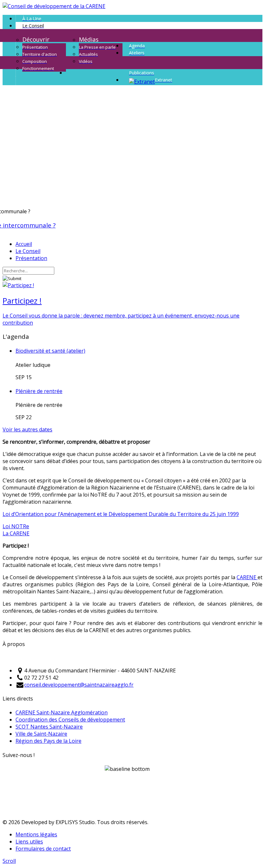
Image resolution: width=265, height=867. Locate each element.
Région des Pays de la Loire (48, 740)
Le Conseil (28, 251)
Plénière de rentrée (39, 391)
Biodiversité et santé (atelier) (50, 350)
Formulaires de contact (43, 848)
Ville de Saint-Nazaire (41, 733)
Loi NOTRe (16, 526)
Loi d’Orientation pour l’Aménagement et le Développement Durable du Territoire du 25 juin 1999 (121, 514)
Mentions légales (36, 834)
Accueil (24, 243)
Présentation (31, 258)
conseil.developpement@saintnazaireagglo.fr (78, 684)
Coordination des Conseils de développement (70, 719)
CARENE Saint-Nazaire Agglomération (62, 712)
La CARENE (16, 533)
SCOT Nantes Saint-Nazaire (49, 726)
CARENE (247, 577)
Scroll (9, 860)
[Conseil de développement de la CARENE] (54, 6)
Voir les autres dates (27, 429)
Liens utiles (29, 841)
